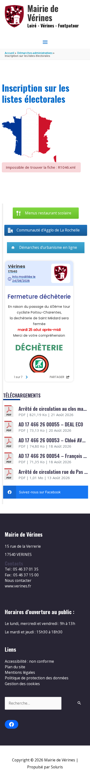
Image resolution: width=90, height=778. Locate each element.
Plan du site (15, 666)
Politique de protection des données (36, 678)
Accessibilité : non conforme (29, 661)
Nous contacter (18, 580)
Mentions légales (20, 672)
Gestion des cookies (22, 683)
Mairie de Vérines (42, 13)
